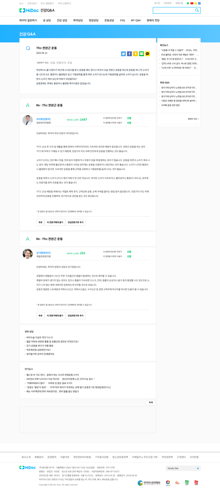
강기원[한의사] (43, 252)
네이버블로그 (141, 53)
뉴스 (21, 3)
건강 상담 (62, 20)
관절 (52, 62)
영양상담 (93, 20)
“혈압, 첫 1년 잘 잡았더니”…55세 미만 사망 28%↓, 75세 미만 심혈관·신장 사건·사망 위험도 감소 (180, 59)
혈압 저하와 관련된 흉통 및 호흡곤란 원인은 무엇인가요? (52, 341)
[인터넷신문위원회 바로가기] (150, 484)
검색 (197, 10)
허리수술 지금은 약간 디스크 (39, 337)
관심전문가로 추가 (75, 222)
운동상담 (109, 20)
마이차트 (168, 3)
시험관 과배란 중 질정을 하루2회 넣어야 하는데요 (180, 101)
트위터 (123, 53)
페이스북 (199, 3)
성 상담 (47, 20)
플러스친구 (196, 3)
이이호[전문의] (43, 119)
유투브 (191, 3)
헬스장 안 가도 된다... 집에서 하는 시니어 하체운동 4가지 (52, 375)
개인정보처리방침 (82, 457)
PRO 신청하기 (64, 3)
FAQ (122, 20)
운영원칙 (51, 457)
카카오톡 (147, 53)
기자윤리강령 (101, 457)
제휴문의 (39, 457)
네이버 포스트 (188, 3)
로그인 (157, 3)
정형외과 (61, 62)
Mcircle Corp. (55, 485)
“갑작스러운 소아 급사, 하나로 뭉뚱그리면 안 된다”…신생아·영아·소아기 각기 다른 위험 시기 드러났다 (180, 63)
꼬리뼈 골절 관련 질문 (170, 105)
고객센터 (181, 457)
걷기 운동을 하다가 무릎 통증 (39, 345)
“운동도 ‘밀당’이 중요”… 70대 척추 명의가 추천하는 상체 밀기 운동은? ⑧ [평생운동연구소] (68, 387)
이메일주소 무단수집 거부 (145, 457)
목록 (151, 402)
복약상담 (78, 20)
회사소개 (26, 457)
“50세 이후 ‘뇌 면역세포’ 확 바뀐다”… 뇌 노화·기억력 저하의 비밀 (180, 68)
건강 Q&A (32, 3)
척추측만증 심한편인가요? (38, 350)
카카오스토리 (135, 53)
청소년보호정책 (120, 457)
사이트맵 (194, 457)
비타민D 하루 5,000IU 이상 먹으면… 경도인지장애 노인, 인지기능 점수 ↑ (60, 379)
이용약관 (64, 457)
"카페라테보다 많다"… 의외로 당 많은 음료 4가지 (49, 383)
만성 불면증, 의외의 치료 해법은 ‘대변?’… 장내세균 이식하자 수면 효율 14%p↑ (180, 54)
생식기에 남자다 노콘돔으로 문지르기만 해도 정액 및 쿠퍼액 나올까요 (180, 87)
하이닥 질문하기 (28, 20)
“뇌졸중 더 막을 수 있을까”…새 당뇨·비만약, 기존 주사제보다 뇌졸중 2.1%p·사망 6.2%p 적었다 (180, 50)
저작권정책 (167, 457)
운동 (69, 62)
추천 (40, 222)
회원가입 (179, 3)
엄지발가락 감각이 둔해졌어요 (40, 354)
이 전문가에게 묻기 (55, 222)
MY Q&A (136, 20)
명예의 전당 (153, 20)
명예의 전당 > (193, 119)
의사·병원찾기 (47, 3)
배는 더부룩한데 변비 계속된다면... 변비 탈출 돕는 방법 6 (52, 391)
